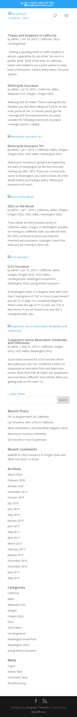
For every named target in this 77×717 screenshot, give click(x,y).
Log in (11, 666)
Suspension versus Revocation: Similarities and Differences (37, 341)
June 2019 (14, 509)
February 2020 (16, 480)
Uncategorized (16, 43)
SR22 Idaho (32, 154)
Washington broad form (41, 279)
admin (15, 39)
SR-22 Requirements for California (28, 416)
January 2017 (15, 555)
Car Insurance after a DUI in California (30, 422)
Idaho (55, 89)
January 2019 (15, 520)
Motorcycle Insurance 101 (26, 146)
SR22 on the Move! (21, 206)
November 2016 (17, 566)
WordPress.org (17, 683)
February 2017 (16, 549)
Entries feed (15, 671)
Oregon (31, 93)
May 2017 (14, 532)
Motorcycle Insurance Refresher (27, 434)
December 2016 (17, 560)
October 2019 (16, 497)
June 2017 (14, 526)
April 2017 (14, 537)
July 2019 (13, 503)
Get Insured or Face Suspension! (27, 439)
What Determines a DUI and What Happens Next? (38, 428)
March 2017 (15, 543)
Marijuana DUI (16, 93)
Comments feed (17, 677)
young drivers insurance (44, 283)
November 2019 (17, 492)
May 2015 (14, 578)
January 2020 (15, 486)
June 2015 (14, 572)
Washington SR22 (51, 154)
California (46, 39)
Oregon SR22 (45, 93)
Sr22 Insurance (18, 266)
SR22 (56, 39)
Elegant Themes (38, 707)
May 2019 (14, 515)
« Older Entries (16, 394)
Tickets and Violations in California (32, 35)
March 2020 (15, 474)
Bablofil (12, 455)
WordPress (38, 712)
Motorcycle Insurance (23, 86)
